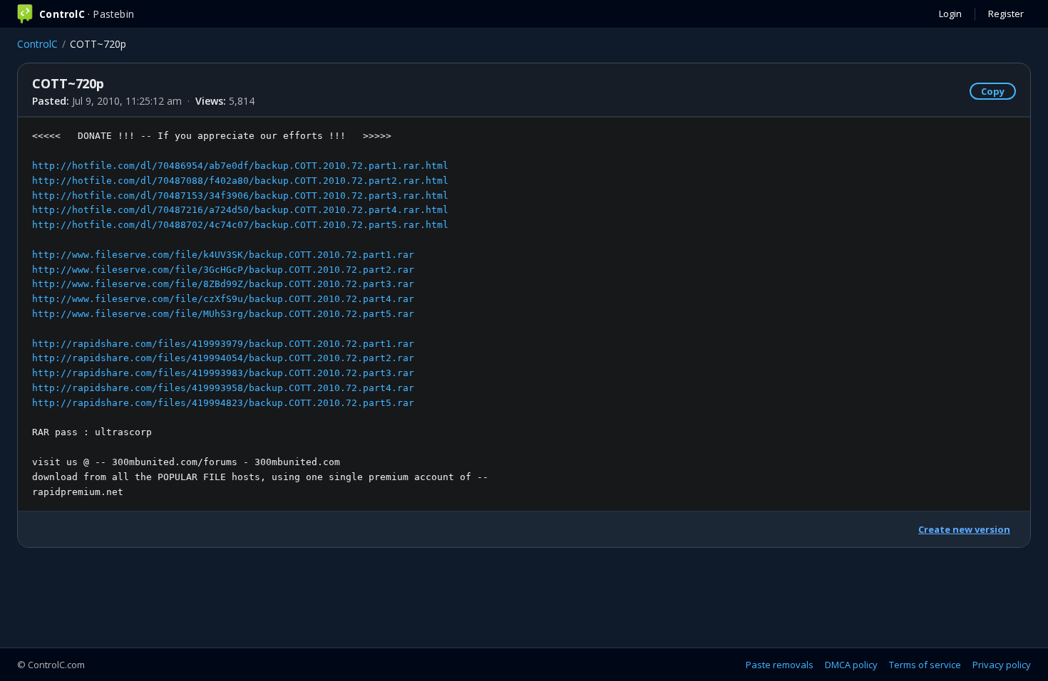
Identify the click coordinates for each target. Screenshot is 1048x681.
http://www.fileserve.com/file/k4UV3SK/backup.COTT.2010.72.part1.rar (223, 254)
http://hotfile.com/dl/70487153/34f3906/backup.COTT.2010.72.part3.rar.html (240, 195)
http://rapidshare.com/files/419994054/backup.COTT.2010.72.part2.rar (223, 358)
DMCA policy (851, 664)
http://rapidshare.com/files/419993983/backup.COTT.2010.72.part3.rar (223, 373)
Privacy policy (1001, 664)
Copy (993, 91)
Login (950, 13)
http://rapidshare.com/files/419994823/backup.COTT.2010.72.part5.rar (223, 402)
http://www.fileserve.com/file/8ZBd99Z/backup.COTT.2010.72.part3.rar (223, 284)
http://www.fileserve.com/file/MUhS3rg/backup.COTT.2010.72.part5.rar (223, 313)
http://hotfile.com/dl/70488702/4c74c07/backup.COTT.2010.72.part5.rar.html (240, 224)
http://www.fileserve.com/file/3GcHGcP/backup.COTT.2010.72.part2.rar (223, 269)
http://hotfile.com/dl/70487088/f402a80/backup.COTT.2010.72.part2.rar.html (240, 180)
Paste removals (779, 664)
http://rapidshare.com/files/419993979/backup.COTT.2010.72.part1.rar (223, 343)
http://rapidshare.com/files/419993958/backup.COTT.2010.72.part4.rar (223, 388)
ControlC (37, 44)
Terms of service (925, 664)
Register (1006, 13)
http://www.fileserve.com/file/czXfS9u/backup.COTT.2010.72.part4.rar (223, 298)
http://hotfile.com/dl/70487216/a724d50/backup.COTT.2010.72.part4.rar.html (240, 209)
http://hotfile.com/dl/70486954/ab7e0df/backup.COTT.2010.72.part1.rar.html (240, 165)
